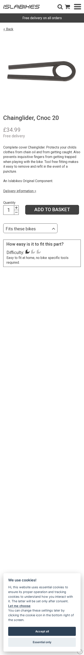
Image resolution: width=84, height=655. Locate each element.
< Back (8, 29)
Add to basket (52, 209)
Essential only (42, 642)
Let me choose (19, 606)
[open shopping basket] (67, 6)
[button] (60, 6)
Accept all (42, 631)
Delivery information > (19, 191)
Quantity (9, 203)
